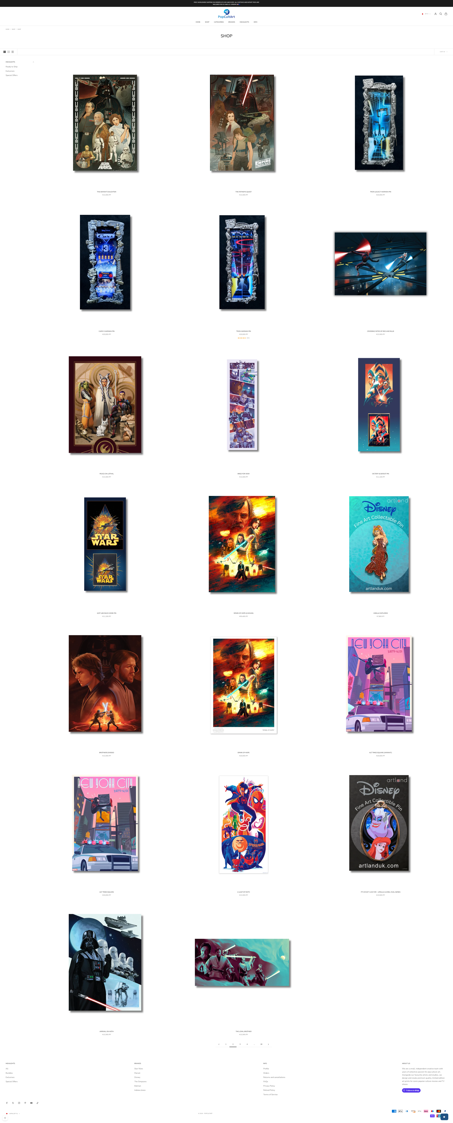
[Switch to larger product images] (5, 52)
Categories (219, 22)
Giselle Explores (380, 613)
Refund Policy (269, 1090)
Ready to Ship (11, 66)
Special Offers (12, 75)
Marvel (137, 1073)
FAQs (265, 1081)
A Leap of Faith (243, 892)
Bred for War (244, 474)
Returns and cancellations (274, 1077)
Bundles (9, 1073)
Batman (137, 1086)
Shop (207, 22)
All (7, 1068)
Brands (231, 22)
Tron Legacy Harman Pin (380, 192)
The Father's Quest (243, 192)
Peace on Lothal (107, 474)
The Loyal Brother (244, 1031)
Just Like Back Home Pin (106, 613)
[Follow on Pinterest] (25, 1103)
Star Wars (138, 1068)
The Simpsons (140, 1081)
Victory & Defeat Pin (380, 474)
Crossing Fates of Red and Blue (380, 331)
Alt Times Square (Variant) (380, 753)
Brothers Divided (106, 753)
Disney (137, 1077)
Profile (266, 1068)
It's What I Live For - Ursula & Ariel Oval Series (380, 892)
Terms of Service (270, 1094)
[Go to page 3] (268, 1044)
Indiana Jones (140, 1090)
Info (255, 22)
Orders (266, 1073)
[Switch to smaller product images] (9, 52)
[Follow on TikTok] (37, 1103)
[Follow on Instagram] (19, 1103)
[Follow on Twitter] (13, 1103)
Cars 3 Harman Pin (107, 331)
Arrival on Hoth (107, 1031)
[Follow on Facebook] (7, 1103)
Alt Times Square (106, 892)
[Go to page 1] (218, 1044)
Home (198, 22)
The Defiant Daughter (106, 192)
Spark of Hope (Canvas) (243, 613)
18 (261, 1044)
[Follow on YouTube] (31, 1103)
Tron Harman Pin (243, 331)
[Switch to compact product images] (13, 52)
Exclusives (10, 71)
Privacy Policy (269, 1086)
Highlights (244, 22)
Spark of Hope (244, 753)
